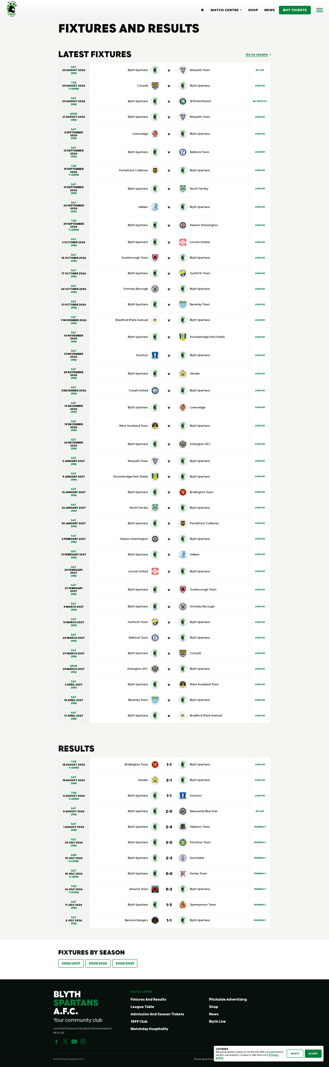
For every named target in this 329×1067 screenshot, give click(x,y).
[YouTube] (74, 1041)
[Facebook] (56, 1041)
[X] (65, 1041)
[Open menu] (319, 10)
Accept (313, 1053)
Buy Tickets (295, 10)
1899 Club (139, 1021)
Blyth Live (217, 1021)
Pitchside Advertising (228, 999)
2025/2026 (98, 963)
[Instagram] (83, 1041)
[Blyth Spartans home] (12, 10)
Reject (295, 1053)
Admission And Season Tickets (157, 1014)
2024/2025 (125, 963)
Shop (213, 1007)
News (214, 1014)
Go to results (257, 54)
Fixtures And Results (148, 999)
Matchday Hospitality (149, 1029)
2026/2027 (71, 963)
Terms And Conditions (208, 1059)
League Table (142, 1007)
